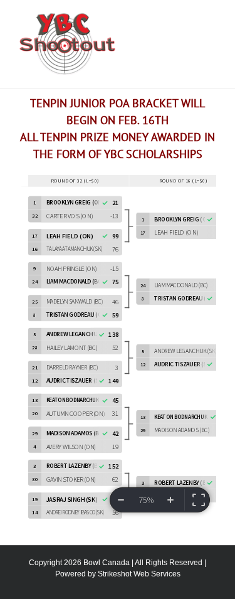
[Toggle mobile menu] (211, 19)
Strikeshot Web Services (139, 574)
